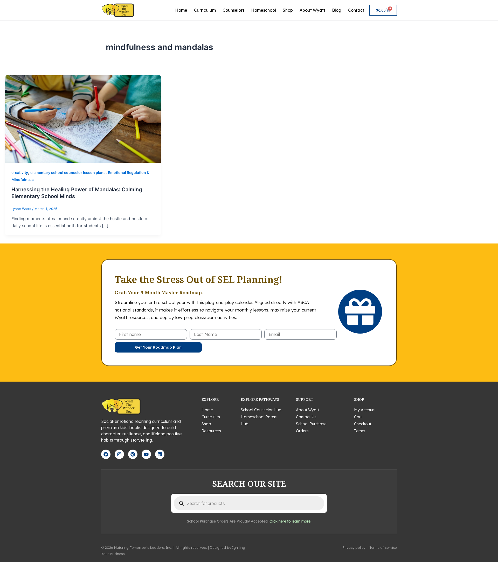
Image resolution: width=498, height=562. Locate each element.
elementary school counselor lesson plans (68, 172)
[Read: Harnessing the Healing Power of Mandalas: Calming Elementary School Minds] (83, 118)
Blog (336, 10)
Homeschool (263, 10)
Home (181, 10)
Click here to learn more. (290, 521)
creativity (19, 172)
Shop (288, 10)
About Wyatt (312, 10)
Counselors (233, 10)
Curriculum (205, 10)
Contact (356, 10)
